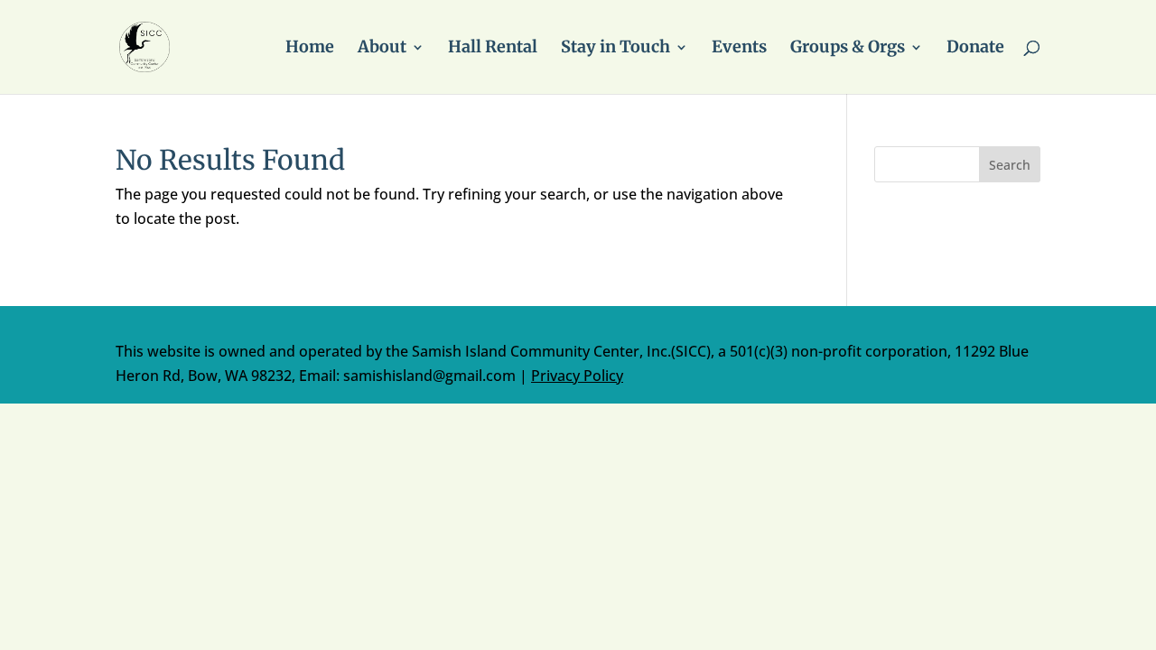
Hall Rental (492, 49)
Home (309, 49)
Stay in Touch (615, 49)
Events (739, 49)
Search (1009, 164)
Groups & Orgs (847, 49)
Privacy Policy (577, 375)
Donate (975, 49)
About (382, 49)
